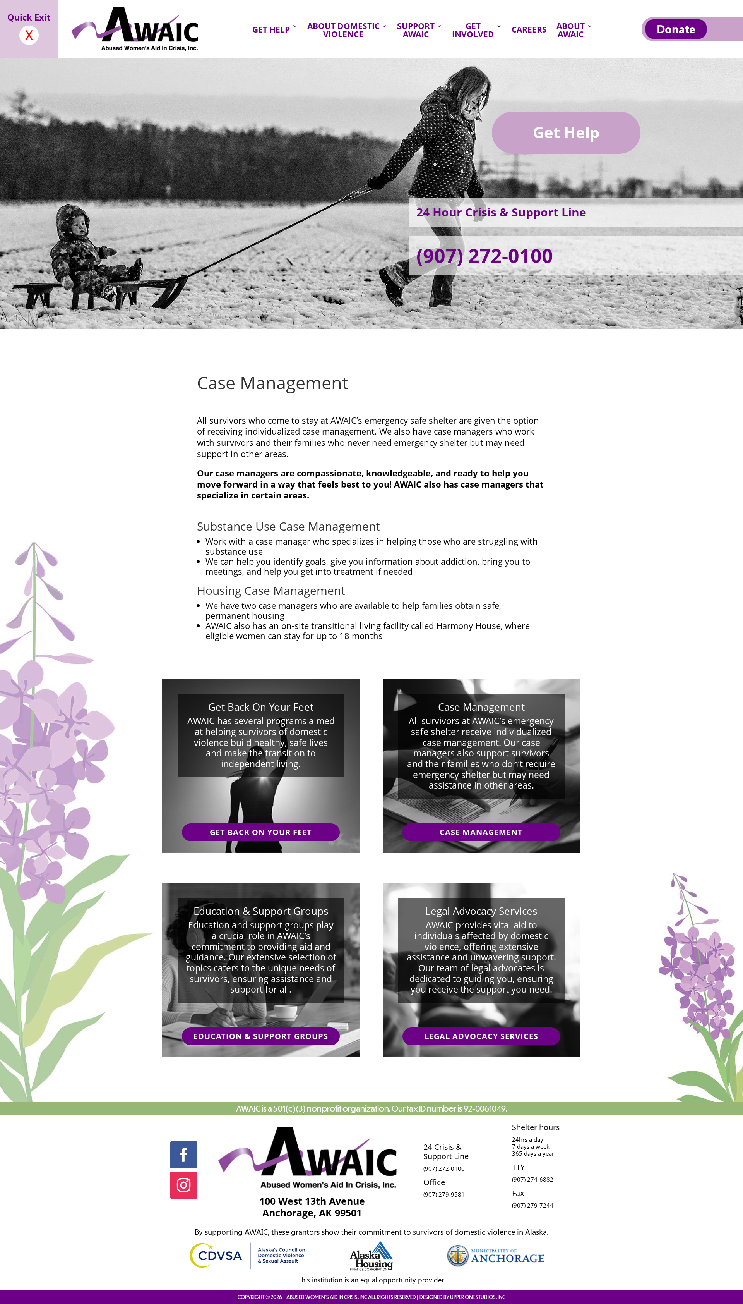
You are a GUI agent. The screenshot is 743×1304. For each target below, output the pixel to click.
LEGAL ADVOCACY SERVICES (481, 1036)
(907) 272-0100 (484, 255)
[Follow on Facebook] (183, 1154)
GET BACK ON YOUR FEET (261, 832)
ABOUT (570, 31)
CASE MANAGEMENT (481, 832)
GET (473, 31)
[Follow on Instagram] (183, 1185)
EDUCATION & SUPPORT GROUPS (260, 1036)
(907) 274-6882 (532, 1179)
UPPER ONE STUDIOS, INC (477, 1297)
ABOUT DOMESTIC (343, 31)
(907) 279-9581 (444, 1194)
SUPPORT (416, 31)
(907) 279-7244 (532, 1205)
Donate (676, 28)
